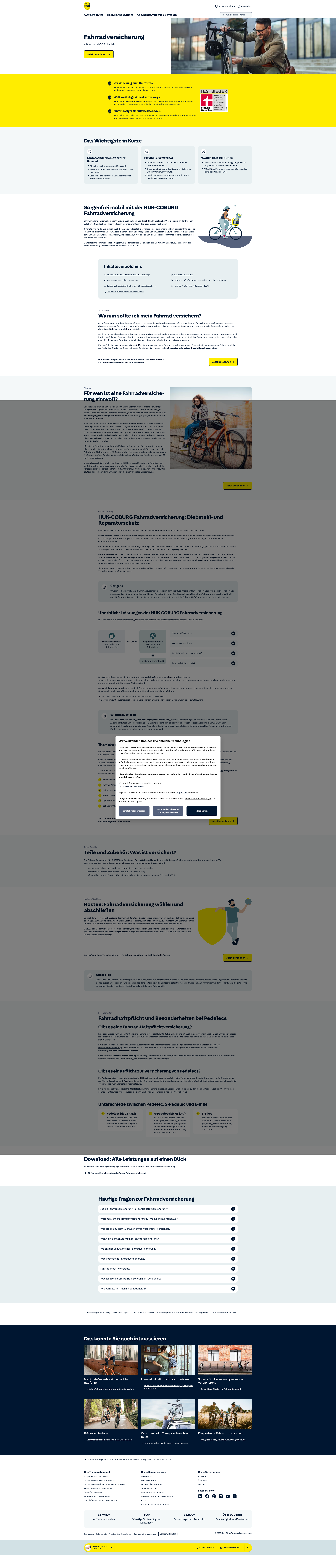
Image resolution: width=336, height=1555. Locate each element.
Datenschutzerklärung (133, 786)
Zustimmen (202, 811)
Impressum (182, 792)
